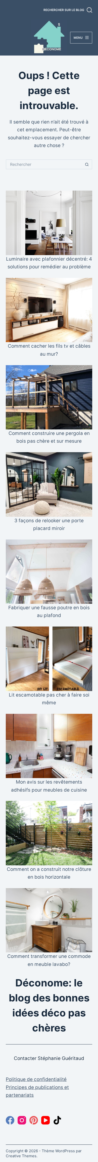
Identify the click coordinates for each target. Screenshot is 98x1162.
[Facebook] (10, 1120)
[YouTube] (45, 1120)
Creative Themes (21, 1155)
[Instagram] (22, 1120)
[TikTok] (57, 1120)
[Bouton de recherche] (87, 164)
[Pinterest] (33, 1120)
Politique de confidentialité (36, 1079)
